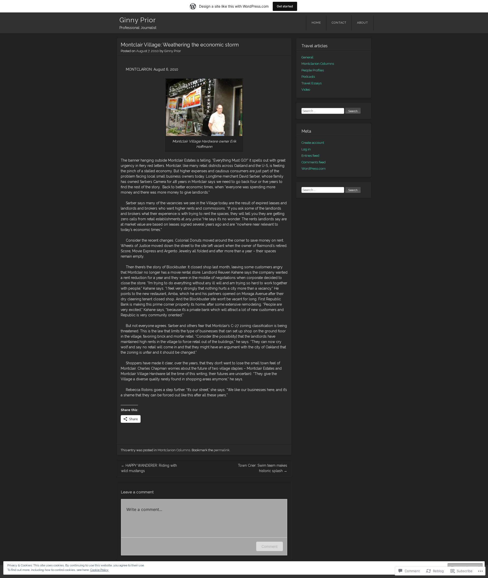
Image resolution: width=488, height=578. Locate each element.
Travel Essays (311, 83)
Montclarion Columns (174, 450)
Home (316, 22)
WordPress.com (313, 168)
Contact (339, 22)
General (307, 57)
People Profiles (312, 70)
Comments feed (313, 162)
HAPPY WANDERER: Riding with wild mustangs (149, 468)
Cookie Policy (99, 570)
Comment (270, 546)
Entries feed (310, 156)
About (362, 22)
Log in (306, 149)
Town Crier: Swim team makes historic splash (262, 468)
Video (305, 89)
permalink (222, 450)
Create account (312, 143)
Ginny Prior (137, 20)
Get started (285, 6)
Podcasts (308, 77)
